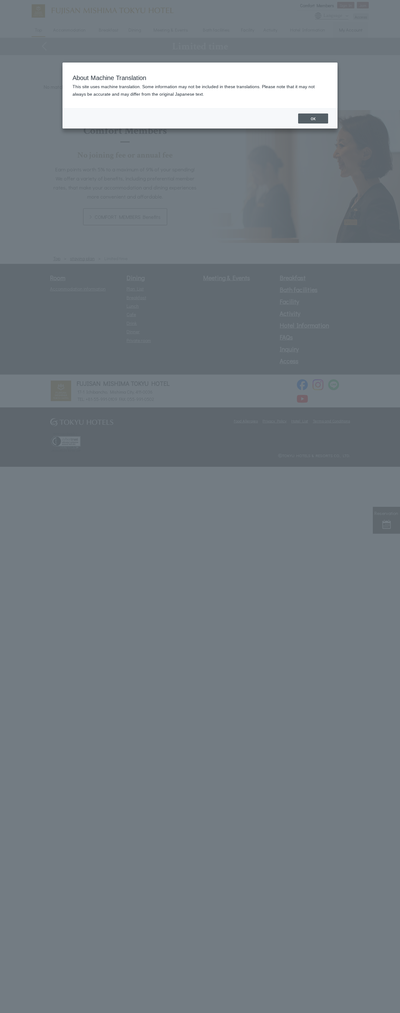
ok (313, 118)
